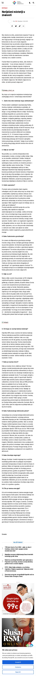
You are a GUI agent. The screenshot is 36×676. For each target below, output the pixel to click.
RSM (16, 21)
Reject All (18, 672)
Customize (18, 667)
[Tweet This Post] (16, 26)
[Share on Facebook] (12, 26)
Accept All (18, 662)
